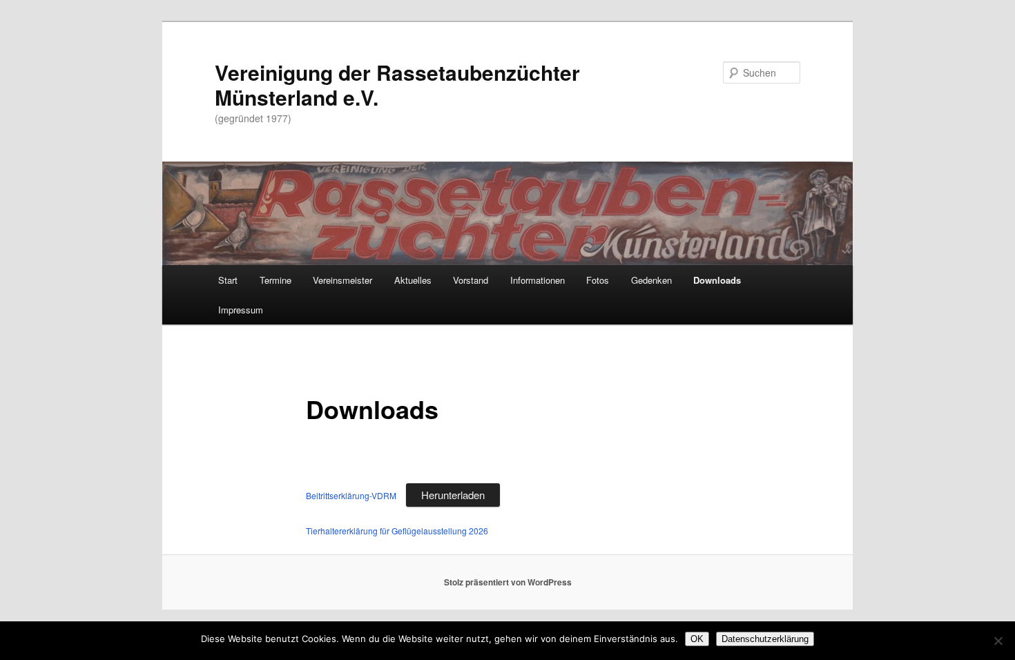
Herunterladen (453, 494)
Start (228, 280)
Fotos (597, 280)
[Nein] (998, 641)
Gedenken (651, 280)
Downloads (717, 280)
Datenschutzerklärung (765, 639)
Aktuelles (413, 280)
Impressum (240, 309)
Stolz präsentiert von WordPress (508, 582)
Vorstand (470, 280)
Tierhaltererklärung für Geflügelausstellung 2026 (397, 530)
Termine (275, 280)
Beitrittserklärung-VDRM (352, 495)
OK (697, 639)
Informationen (537, 280)
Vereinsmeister (342, 280)
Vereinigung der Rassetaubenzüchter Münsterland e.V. (397, 84)
